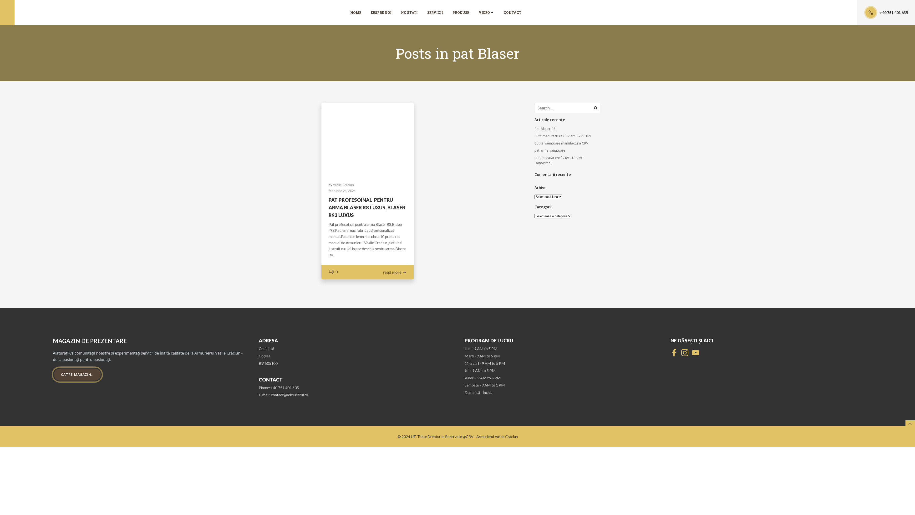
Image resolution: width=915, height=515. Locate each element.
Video (484, 12)
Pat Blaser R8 (544, 128)
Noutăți (409, 12)
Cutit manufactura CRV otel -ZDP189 (562, 136)
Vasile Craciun (343, 185)
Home (355, 12)
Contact (512, 12)
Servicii (435, 12)
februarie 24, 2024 (342, 191)
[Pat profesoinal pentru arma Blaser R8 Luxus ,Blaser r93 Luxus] (367, 138)
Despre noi (381, 12)
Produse (460, 12)
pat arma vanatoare (549, 150)
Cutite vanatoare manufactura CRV (561, 143)
